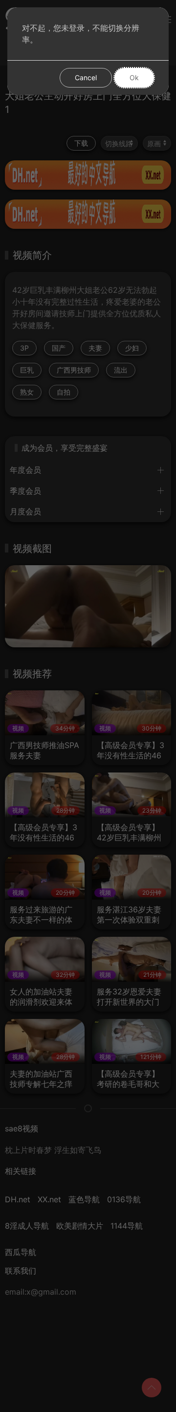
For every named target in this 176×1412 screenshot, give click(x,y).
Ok (134, 77)
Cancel (86, 77)
